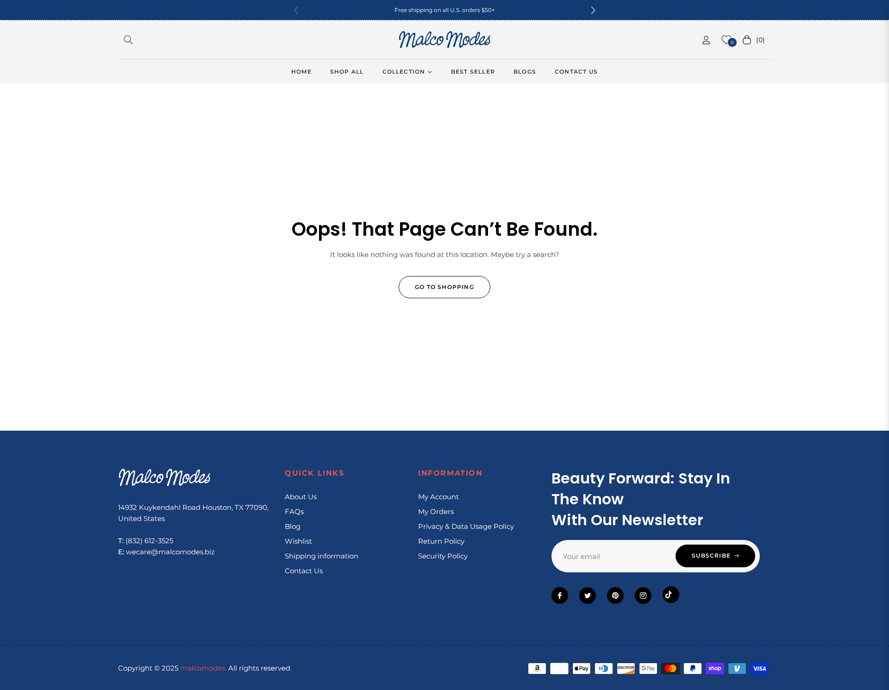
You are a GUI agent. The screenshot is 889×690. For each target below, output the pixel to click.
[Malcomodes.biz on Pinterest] (615, 595)
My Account (438, 496)
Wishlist (298, 541)
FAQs (294, 511)
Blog (293, 526)
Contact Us (304, 570)
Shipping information (321, 556)
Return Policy (441, 541)
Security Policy (443, 556)
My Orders (436, 511)
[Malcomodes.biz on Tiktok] (671, 594)
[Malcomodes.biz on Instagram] (643, 595)
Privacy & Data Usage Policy (466, 526)
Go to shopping (444, 286)
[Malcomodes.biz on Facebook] (559, 595)
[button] (593, 10)
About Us (301, 496)
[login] (706, 40)
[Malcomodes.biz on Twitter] (587, 595)
